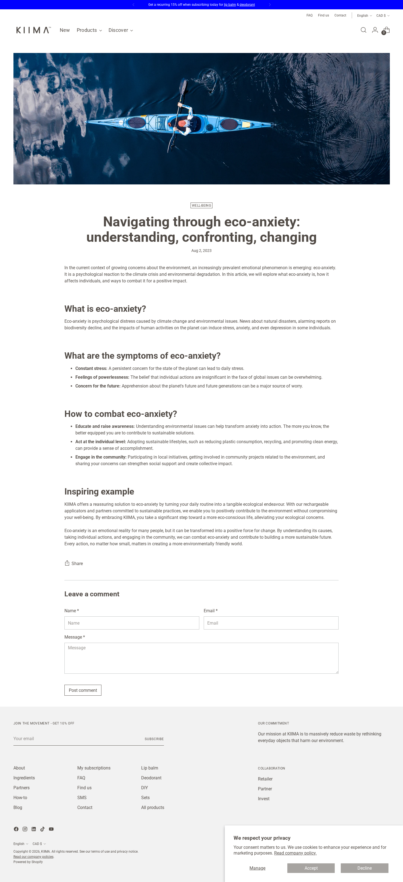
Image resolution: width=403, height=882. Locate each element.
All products (152, 807)
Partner (265, 788)
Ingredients (24, 777)
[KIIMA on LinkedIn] (34, 830)
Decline (364, 868)
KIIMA (45, 851)
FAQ (81, 777)
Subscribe (154, 739)
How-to (20, 797)
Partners (21, 787)
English (362, 15)
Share (77, 563)
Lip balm (149, 768)
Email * (211, 610)
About (19, 768)
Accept (311, 868)
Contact (84, 807)
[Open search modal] (363, 29)
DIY (144, 787)
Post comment (83, 690)
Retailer (265, 779)
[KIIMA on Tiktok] (43, 830)
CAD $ (381, 15)
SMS (82, 797)
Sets (145, 797)
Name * (71, 610)
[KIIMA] (32, 30)
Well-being (201, 205)
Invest (263, 798)
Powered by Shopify (28, 862)
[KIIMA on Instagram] (25, 830)
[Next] (270, 4)
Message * (74, 637)
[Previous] (133, 4)
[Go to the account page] (375, 29)
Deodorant (151, 777)
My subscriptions (93, 768)
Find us (84, 787)
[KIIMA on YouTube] (52, 830)
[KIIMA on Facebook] (16, 830)
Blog (17, 807)
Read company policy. (295, 853)
